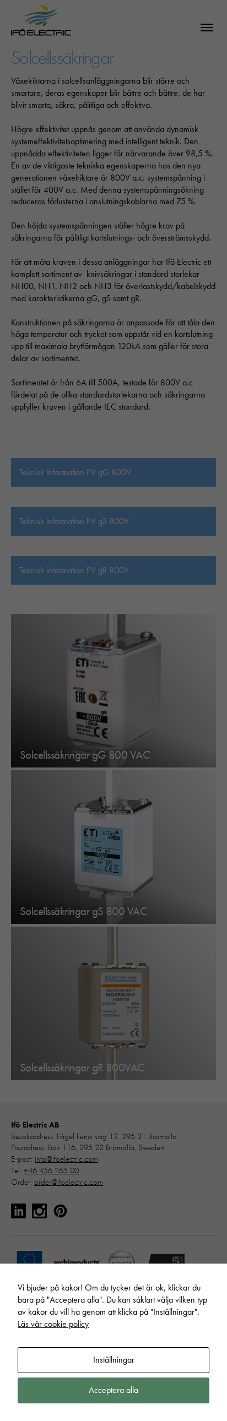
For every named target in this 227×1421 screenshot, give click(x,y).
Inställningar (113, 1359)
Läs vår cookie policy (53, 1324)
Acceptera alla (113, 1390)
